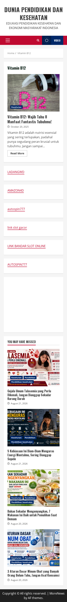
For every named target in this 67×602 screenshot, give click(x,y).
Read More (18, 154)
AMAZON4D (15, 190)
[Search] (38, 40)
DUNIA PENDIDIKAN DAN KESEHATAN (33, 13)
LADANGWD (15, 172)
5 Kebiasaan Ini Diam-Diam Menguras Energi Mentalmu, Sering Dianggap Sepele (33, 427)
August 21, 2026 (19, 403)
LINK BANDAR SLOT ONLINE (26, 246)
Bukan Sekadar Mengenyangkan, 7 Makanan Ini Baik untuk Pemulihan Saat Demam (33, 488)
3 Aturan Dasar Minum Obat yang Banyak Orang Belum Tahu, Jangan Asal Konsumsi (33, 548)
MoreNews (57, 593)
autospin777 (16, 209)
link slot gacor (17, 227)
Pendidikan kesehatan (22, 382)
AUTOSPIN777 (17, 264)
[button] (8, 40)
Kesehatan (16, 107)
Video (57, 40)
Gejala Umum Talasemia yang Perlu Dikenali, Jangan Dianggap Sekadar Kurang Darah (33, 367)
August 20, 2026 (19, 523)
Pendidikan (30, 377)
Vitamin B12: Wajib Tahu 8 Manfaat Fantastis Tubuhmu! (33, 92)
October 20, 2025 (20, 126)
